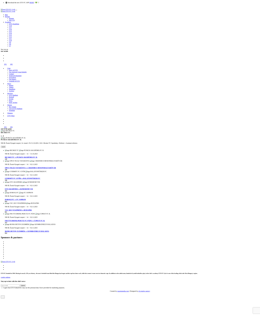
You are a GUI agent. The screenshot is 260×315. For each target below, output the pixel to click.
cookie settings (5, 277)
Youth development (15, 76)
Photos (11, 85)
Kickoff (11, 97)
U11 (10, 38)
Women (7, 16)
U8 (10, 44)
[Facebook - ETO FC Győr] (6, 61)
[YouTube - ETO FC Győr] (6, 58)
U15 (10, 31)
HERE (31, 2)
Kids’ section (13, 102)
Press (10, 101)
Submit (23, 285)
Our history (12, 79)
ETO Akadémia (14, 24)
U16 (10, 29)
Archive (11, 91)
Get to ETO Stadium (15, 109)
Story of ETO (13, 70)
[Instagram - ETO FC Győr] (6, 55)
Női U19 (12, 20)
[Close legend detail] (3, 297)
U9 (10, 42)
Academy (8, 22)
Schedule (12, 110)
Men (6, 15)
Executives (12, 77)
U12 (10, 37)
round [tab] (3, 147)
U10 (10, 40)
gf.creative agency (144, 291)
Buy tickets (12, 107)
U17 (10, 27)
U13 (10, 35)
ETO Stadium (13, 95)
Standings (12, 89)
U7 (10, 46)
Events (11, 99)
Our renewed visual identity (18, 72)
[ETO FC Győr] (8, 9)
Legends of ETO (14, 81)
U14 (10, 33)
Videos (11, 87)
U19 (10, 26)
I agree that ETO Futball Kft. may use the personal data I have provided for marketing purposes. (34, 288)
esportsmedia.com (123, 291)
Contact (11, 74)
